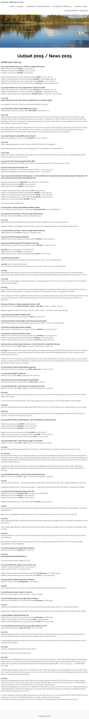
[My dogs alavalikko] (23, 6)
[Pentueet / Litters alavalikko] (87, 6)
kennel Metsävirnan (12, 2)
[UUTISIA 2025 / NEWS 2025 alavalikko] (71, 6)
